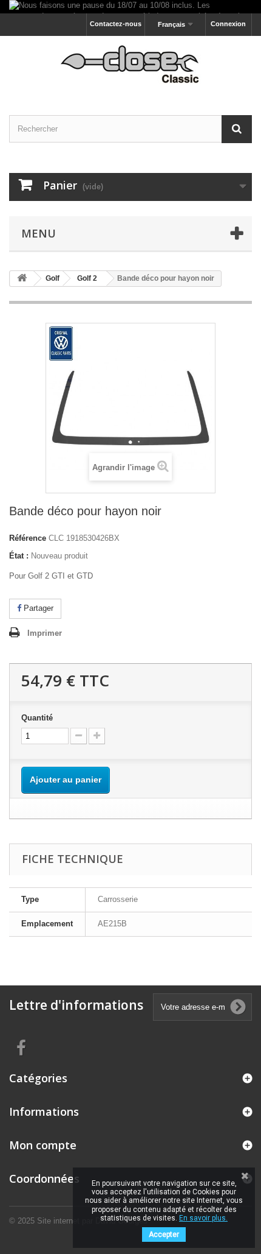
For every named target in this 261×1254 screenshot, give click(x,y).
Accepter (164, 1234)
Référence (27, 538)
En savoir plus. (203, 1218)
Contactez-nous (115, 23)
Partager (37, 608)
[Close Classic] (130, 65)
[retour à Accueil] (21, 278)
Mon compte (42, 1145)
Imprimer (44, 633)
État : (19, 555)
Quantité (37, 717)
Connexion (228, 23)
